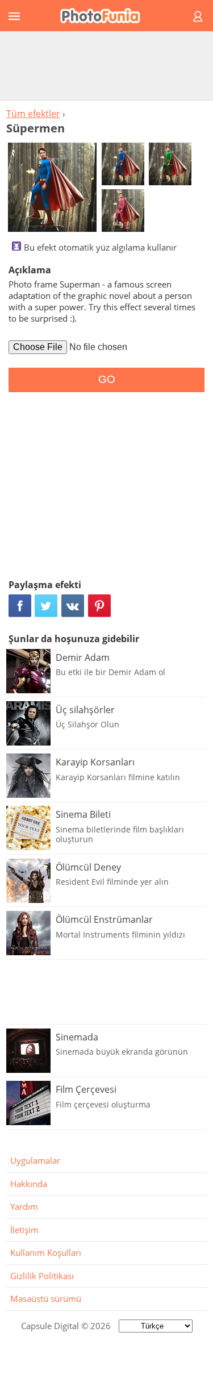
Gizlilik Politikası (42, 1275)
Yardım (24, 1206)
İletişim (24, 1229)
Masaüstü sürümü (45, 1298)
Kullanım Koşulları (45, 1252)
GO (106, 379)
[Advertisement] (107, 65)
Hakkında (28, 1183)
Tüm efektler (33, 113)
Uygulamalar (35, 1160)
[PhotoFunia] (104, 15)
